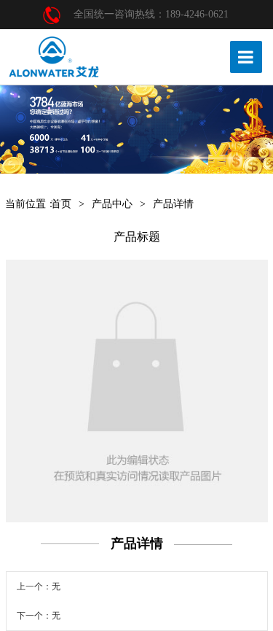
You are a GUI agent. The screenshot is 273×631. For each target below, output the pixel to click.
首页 (61, 203)
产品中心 (112, 203)
